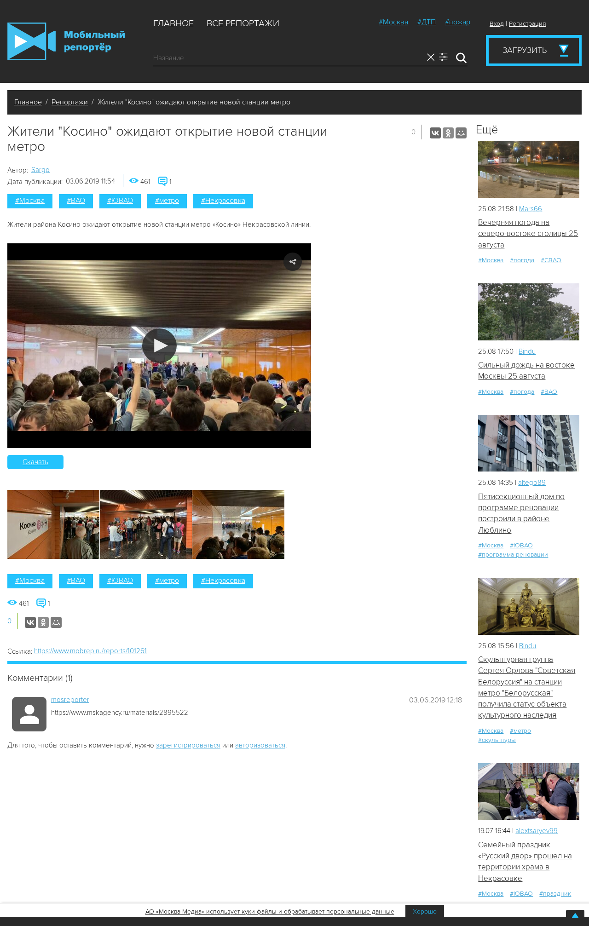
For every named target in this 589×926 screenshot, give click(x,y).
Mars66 (530, 209)
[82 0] (528, 791)
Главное (173, 23)
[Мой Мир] (461, 132)
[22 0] (528, 311)
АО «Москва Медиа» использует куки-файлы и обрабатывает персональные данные (269, 911)
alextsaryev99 (536, 831)
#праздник (555, 893)
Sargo (40, 170)
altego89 (532, 482)
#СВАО (551, 260)
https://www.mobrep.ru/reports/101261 (90, 651)
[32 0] (528, 606)
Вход (497, 24)
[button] (159, 345)
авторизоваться (260, 745)
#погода (522, 260)
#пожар (457, 22)
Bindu (527, 351)
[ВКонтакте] (435, 132)
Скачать (35, 462)
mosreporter (70, 700)
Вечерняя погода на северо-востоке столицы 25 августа (528, 234)
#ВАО (76, 200)
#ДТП (426, 22)
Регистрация (527, 24)
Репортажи (70, 102)
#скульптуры (497, 740)
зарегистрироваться (188, 745)
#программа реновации (513, 554)
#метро (167, 200)
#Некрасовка (223, 200)
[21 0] (528, 169)
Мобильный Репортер (66, 41)
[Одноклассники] (448, 132)
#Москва (393, 22)
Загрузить (524, 50)
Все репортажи (243, 23)
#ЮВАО (120, 200)
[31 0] (528, 443)
